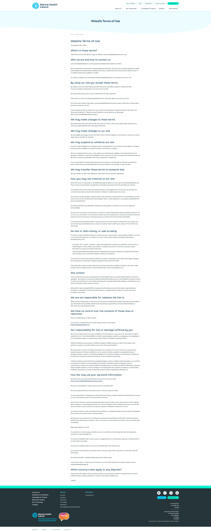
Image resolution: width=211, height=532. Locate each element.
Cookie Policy (44, 529)
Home (72, 34)
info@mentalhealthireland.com (80, 325)
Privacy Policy (67, 529)
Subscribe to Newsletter (40, 495)
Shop (140, 3)
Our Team (62, 495)
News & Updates (131, 3)
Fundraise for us (89, 495)
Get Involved (173, 8)
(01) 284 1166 (175, 505)
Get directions (175, 503)
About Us (118, 8)
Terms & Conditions (56, 529)
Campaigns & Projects (148, 8)
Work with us (63, 504)
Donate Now (148, 3)
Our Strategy (63, 502)
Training (161, 8)
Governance (63, 500)
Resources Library (160, 3)
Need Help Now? (173, 3)
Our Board (62, 497)
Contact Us (36, 492)
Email (177, 507)
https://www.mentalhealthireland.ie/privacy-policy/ (86, 381)
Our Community (131, 8)
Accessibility (35, 529)
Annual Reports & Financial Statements (70, 507)
